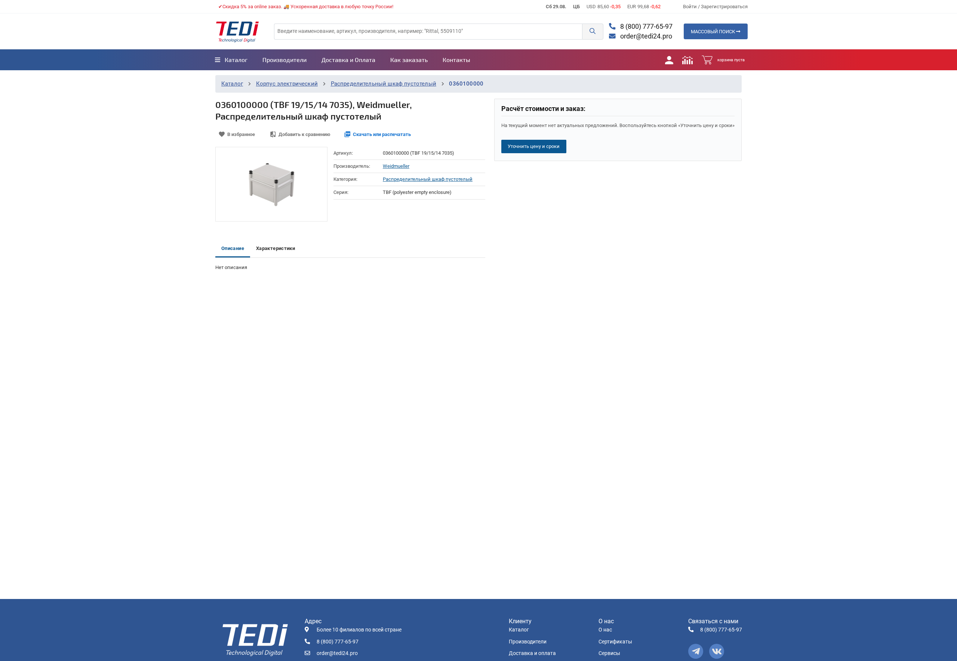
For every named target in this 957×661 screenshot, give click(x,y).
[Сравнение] (687, 59)
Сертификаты (615, 642)
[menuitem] (231, 59)
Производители (528, 642)
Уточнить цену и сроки (534, 146)
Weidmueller (396, 166)
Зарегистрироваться (724, 6)
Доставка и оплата (532, 653)
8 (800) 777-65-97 (646, 26)
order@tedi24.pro (645, 36)
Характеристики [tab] (275, 248)
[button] (592, 32)
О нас (605, 630)
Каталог (232, 83)
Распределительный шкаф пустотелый (383, 83)
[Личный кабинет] (669, 59)
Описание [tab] (232, 248)
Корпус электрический (287, 83)
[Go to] (237, 31)
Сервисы (609, 653)
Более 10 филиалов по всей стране (359, 630)
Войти (690, 6)
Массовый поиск (713, 31)
